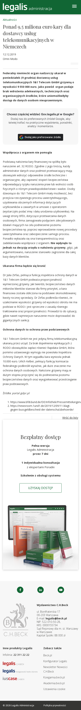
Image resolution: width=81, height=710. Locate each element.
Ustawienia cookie (54, 689)
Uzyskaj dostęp (40, 488)
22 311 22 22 (21, 655)
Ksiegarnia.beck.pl (54, 677)
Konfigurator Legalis (55, 661)
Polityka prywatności (55, 705)
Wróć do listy (70, 417)
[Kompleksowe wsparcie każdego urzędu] (27, 7)
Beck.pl (47, 655)
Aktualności (10, 19)
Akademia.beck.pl (54, 683)
